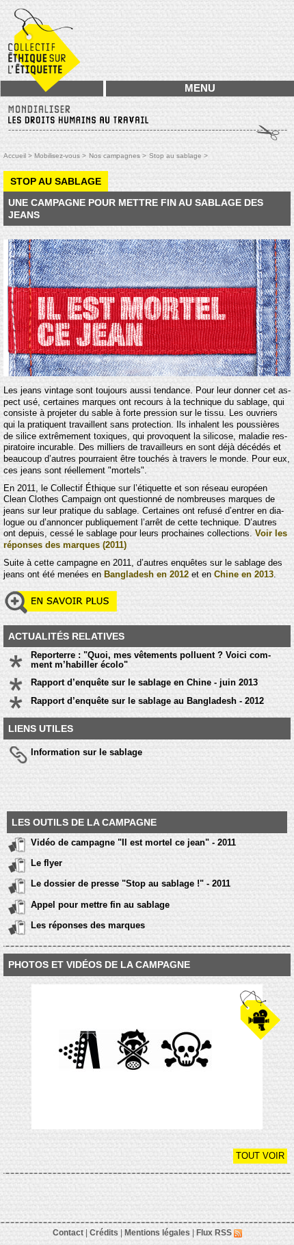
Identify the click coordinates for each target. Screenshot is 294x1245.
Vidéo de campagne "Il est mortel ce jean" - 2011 (133, 842)
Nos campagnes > (117, 155)
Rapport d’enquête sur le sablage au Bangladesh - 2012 (147, 701)
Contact (68, 1232)
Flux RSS (215, 1232)
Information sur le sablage (86, 752)
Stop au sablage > (178, 155)
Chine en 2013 (243, 574)
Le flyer (46, 863)
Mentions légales (157, 1232)
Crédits (104, 1232)
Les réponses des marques (88, 925)
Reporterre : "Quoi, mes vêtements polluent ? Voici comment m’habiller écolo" (151, 660)
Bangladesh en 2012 (146, 574)
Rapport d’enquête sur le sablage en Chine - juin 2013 (144, 682)
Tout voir (260, 1156)
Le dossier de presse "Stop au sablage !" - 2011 (130, 883)
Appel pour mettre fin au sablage (100, 905)
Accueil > (18, 155)
